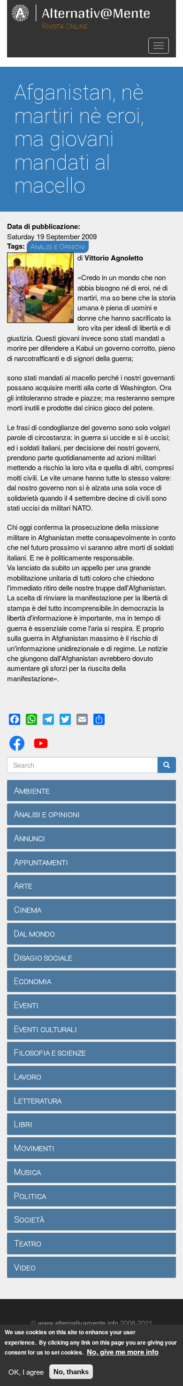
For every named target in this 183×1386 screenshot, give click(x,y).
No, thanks (71, 1372)
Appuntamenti (41, 862)
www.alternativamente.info (78, 1323)
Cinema (27, 909)
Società (29, 1219)
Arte (23, 885)
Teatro (27, 1243)
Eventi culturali (45, 1029)
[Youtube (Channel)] (42, 742)
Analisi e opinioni (47, 814)
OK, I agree (26, 1372)
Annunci (29, 838)
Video (25, 1267)
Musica (27, 1172)
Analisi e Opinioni (57, 247)
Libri (23, 1124)
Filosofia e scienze (50, 1052)
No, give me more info (123, 1352)
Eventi (26, 1005)
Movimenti (34, 1148)
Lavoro (27, 1076)
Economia (32, 981)
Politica (30, 1196)
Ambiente (32, 790)
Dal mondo (34, 933)
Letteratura (37, 1100)
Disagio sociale (43, 957)
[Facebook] (18, 742)
